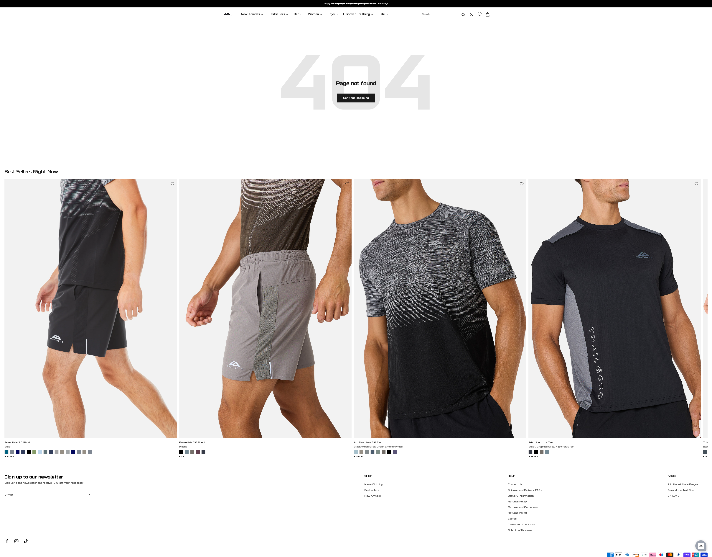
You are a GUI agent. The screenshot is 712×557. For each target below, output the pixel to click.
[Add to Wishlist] (172, 183)
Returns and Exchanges (523, 507)
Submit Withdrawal (520, 530)
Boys (331, 14)
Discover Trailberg (356, 14)
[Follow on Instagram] (16, 541)
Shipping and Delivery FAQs (525, 490)
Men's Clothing (373, 484)
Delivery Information (521, 496)
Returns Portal (517, 513)
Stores (512, 519)
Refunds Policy (517, 502)
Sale (381, 14)
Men (296, 14)
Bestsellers (276, 14)
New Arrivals (250, 14)
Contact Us (515, 484)
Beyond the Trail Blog (681, 490)
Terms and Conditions (521, 524)
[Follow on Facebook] (6, 541)
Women (313, 14)
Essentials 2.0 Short (17, 442)
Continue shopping (356, 98)
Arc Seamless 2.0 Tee (367, 442)
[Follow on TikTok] (25, 541)
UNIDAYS (673, 496)
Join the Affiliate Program (684, 484)
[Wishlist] (479, 14)
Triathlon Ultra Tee (540, 442)
